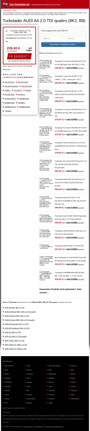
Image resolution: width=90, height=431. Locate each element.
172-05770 (18, 90)
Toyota (73, 386)
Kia (28, 390)
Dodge (7, 398)
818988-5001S (10, 107)
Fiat (6, 403)
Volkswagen (75, 398)
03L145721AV (23, 82)
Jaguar (29, 382)
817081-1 (21, 94)
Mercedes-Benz (54, 365)
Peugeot (52, 390)
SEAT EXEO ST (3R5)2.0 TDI (15, 349)
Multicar (51, 378)
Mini (50, 370)
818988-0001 (24, 99)
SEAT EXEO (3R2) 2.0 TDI (14, 341)
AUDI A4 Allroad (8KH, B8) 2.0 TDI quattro (20, 312)
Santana (74, 365)
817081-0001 (10, 94)
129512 (7, 90)
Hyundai (30, 374)
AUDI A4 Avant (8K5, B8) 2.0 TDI (17, 316)
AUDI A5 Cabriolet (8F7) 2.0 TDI (17, 324)
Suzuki (73, 382)
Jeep (28, 386)
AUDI (14, 10)
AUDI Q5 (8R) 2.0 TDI (13, 332)
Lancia (29, 394)
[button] (19, 56)
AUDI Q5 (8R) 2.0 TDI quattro (16, 336)
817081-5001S (10, 99)
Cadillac (8, 378)
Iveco (29, 378)
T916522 (8, 111)
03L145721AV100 (11, 86)
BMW (7, 374)
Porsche (52, 394)
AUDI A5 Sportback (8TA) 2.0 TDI (17, 328)
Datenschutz (28, 426)
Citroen (7, 390)
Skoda (73, 374)
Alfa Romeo (9, 365)
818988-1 (21, 103)
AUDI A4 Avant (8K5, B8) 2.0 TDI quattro (20, 320)
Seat (72, 370)
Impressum (38, 426)
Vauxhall (74, 390)
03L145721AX (26, 86)
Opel (50, 386)
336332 (28, 90)
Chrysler (8, 386)
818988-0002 (10, 103)
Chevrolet (8, 382)
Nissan (51, 382)
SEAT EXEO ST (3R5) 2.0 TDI (16, 345)
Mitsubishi (52, 374)
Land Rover (31, 398)
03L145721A (9, 82)
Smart (73, 378)
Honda (29, 370)
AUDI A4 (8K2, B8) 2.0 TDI (14, 308)
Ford (28, 365)
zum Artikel (75, 68)
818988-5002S (24, 107)
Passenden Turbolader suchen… (63, 44)
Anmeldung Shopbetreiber (54, 426)
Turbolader (7, 10)
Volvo (73, 394)
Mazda (29, 403)
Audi (6, 370)
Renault (51, 398)
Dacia (7, 394)
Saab (50, 403)
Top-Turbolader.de (19, 4)
